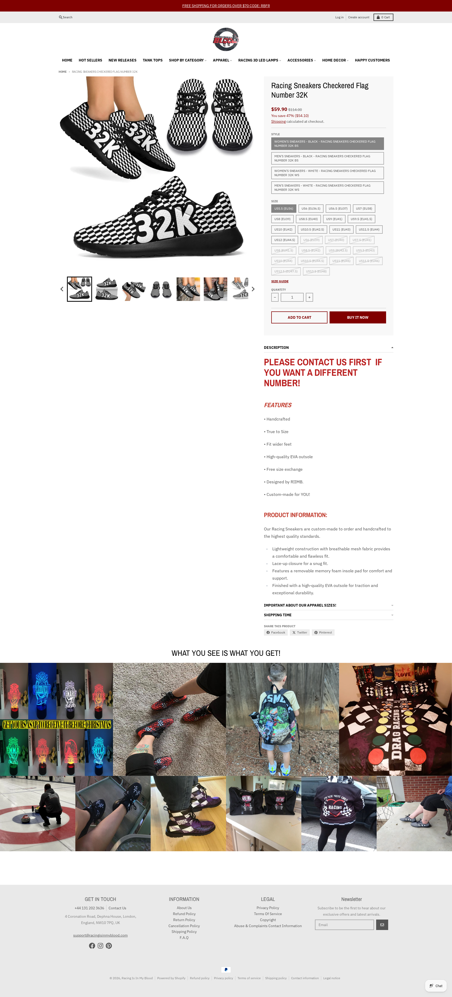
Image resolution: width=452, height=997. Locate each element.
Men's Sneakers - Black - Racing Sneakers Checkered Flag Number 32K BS (322, 158)
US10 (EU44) (283, 261)
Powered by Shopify (171, 978)
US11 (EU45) (341, 261)
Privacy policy (223, 978)
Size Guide (280, 281)
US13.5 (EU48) (316, 271)
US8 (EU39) (282, 219)
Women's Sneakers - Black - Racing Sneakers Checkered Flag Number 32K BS (324, 143)
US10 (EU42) (283, 229)
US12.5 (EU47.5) (286, 271)
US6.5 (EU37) (338, 208)
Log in (339, 17)
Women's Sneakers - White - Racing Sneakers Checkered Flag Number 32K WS (325, 173)
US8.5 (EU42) (311, 250)
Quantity (278, 290)
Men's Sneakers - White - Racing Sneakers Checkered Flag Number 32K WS (322, 187)
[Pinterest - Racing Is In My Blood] (109, 946)
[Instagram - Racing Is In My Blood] (100, 946)
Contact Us (117, 908)
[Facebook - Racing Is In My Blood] (92, 946)
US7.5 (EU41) (362, 240)
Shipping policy (276, 978)
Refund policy (200, 978)
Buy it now (358, 317)
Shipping (278, 121)
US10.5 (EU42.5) (312, 229)
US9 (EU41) (334, 219)
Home (63, 72)
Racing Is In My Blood (137, 978)
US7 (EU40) (336, 240)
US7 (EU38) (364, 208)
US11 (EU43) (341, 229)
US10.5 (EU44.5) (312, 261)
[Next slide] (253, 289)
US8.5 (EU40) (308, 219)
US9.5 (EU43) (365, 250)
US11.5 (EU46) (369, 261)
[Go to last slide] (62, 289)
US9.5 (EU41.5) (361, 219)
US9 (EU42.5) (338, 250)
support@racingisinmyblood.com (100, 935)
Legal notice (331, 978)
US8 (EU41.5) (283, 250)
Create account (358, 17)
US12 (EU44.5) (284, 240)
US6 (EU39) (311, 240)
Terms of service (249, 978)
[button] (79, 289)
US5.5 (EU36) (283, 208)
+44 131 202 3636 (89, 908)
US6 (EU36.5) (311, 208)
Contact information (305, 978)
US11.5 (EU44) (369, 229)
